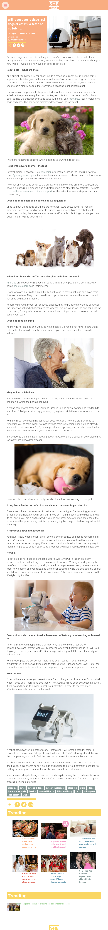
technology (13, 794)
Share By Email (23, 45)
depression (45, 171)
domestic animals (17, 791)
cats (22, 788)
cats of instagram (55, 788)
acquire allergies (23, 285)
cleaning (72, 788)
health (32, 791)
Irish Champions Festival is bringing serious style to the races (43, 904)
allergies (12, 788)
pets (78, 791)
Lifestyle (12, 34)
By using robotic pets (24, 175)
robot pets (74, 98)
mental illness (46, 791)
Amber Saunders (18, 40)
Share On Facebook (14, 45)
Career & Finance (27, 34)
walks (26, 794)
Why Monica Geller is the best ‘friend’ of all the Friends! (58, 844)
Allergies (11, 282)
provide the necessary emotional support (29, 191)
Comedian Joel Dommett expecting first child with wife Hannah (85, 876)
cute (82, 788)
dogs (91, 788)
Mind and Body (64, 791)
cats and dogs (35, 788)
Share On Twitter (18, 45)
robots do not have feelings (38, 667)
